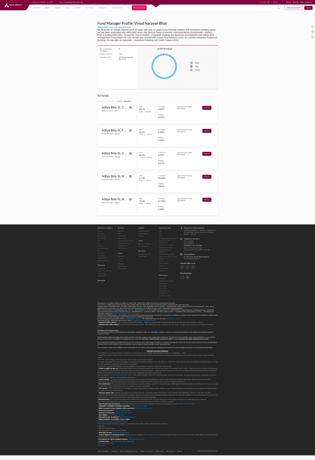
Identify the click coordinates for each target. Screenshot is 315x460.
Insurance (101, 280)
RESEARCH (58, 8)
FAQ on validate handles (105, 443)
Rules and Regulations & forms (128, 451)
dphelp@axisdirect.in (174, 318)
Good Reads (122, 269)
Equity (99, 231)
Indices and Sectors (124, 243)
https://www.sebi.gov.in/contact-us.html (125, 313)
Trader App (101, 268)
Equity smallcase (103, 261)
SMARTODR (163, 243)
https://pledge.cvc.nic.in (151, 435)
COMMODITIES (102, 8)
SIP (98, 241)
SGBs (99, 246)
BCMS (161, 261)
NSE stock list (122, 246)
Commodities (101, 238)
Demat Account (102, 258)
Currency (100, 253)
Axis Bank (162, 278)
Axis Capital (163, 286)
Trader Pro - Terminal (104, 271)
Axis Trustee (163, 288)
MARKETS (47, 8)
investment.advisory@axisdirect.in (144, 320)
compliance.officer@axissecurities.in (121, 375)
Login (308, 8)
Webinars (121, 264)
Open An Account (293, 8)
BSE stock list (122, 248)
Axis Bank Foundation (166, 281)
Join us (288, 2)
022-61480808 (189, 243)
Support (308, 2)
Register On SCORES (106, 421)
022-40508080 (189, 241)
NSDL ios (162, 271)
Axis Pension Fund (165, 296)
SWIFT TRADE (89, 8)
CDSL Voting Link (128, 441)
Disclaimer (114, 451)
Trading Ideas (143, 233)
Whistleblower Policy (166, 247)
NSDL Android (163, 268)
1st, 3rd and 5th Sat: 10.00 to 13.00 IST (197, 250)
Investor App (101, 273)
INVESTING (77, 8)
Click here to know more (139, 406)
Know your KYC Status (166, 245)
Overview (121, 231)
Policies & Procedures (146, 451)
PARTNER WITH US (117, 8)
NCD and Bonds (102, 248)
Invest (207, 108)
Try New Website (139, 8)
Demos (120, 261)
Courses (121, 259)
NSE (160, 231)
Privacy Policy (159, 451)
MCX (185, 404)
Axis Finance (163, 283)
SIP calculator (143, 246)
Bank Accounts (170, 451)
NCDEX (192, 404)
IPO (128, 8)
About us (296, 2)
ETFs (99, 251)
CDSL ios (162, 266)
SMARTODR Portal (121, 421)
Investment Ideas (144, 231)
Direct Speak (122, 266)
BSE (160, 233)
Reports (141, 236)
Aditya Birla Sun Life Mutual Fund (113, 27)
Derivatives (101, 233)
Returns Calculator (144, 244)
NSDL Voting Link (115, 441)
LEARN (67, 8)
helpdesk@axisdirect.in (191, 259)
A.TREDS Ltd (163, 293)
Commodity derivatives (125, 241)
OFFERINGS (36, 8)
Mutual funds (101, 236)
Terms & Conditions (102, 451)
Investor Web (101, 276)
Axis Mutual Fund (164, 291)
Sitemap (179, 451)
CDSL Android (163, 263)
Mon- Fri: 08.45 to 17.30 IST (193, 248)
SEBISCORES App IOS (166, 254)
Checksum (101, 445)
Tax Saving (101, 256)
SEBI (160, 236)
